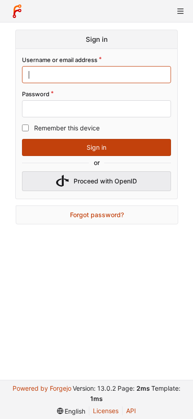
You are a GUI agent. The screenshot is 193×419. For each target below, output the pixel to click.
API (131, 411)
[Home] (17, 11)
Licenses (105, 411)
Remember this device (67, 128)
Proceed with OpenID (105, 181)
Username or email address (59, 59)
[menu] (71, 411)
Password (35, 94)
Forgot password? (97, 214)
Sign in (96, 147)
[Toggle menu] (180, 11)
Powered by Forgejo (42, 388)
